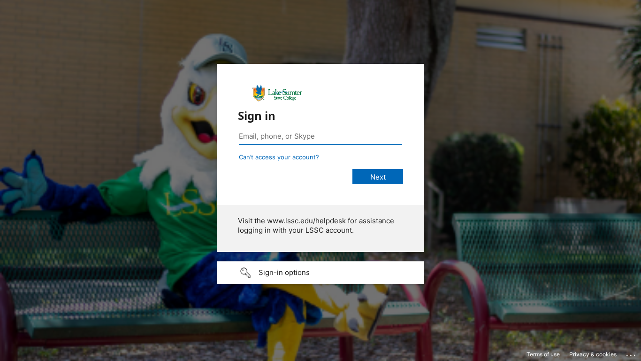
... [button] (631, 353)
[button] (320, 272)
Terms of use (543, 354)
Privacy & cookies (593, 354)
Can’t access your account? (279, 157)
